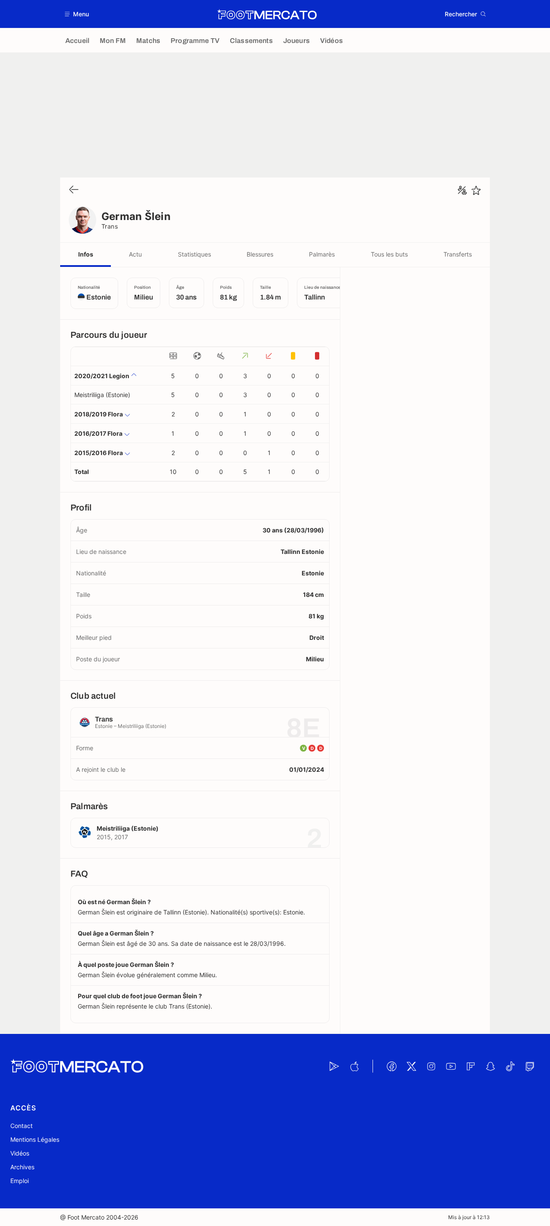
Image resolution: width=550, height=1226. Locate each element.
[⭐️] (476, 190)
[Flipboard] (470, 1066)
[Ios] (354, 1066)
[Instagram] (431, 1066)
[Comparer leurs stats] (462, 190)
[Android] (334, 1066)
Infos (85, 254)
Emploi (19, 1180)
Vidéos (19, 1153)
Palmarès (322, 254)
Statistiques (194, 254)
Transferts (457, 254)
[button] (77, 14)
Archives (22, 1167)
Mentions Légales (34, 1139)
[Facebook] (391, 1066)
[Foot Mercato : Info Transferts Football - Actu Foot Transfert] (267, 14)
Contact (21, 1125)
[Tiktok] (510, 1066)
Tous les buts (389, 254)
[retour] (74, 190)
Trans (109, 226)
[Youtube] (450, 1066)
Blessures (260, 254)
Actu (135, 254)
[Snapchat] (490, 1066)
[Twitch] (529, 1066)
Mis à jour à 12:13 (469, 1217)
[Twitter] (411, 1066)
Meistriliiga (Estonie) (102, 394)
